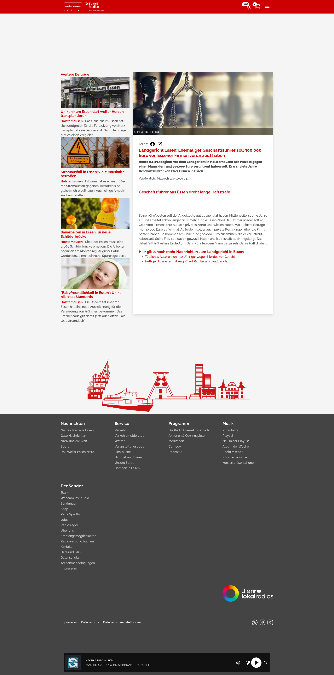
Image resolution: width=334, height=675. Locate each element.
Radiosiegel (69, 525)
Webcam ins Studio (75, 498)
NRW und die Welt (74, 441)
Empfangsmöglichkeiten (78, 536)
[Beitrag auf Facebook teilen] (152, 144)
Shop (64, 509)
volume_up (238, 663)
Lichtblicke (123, 452)
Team (65, 493)
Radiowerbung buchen (77, 541)
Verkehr (120, 430)
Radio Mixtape (232, 452)
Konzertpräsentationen (238, 463)
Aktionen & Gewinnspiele (186, 436)
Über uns (67, 530)
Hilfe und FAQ (71, 552)
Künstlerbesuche (234, 457)
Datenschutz (70, 557)
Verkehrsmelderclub (129, 436)
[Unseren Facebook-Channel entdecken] (262, 622)
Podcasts (175, 452)
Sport (65, 446)
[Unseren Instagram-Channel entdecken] (270, 622)
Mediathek (176, 441)
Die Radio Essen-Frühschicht (189, 430)
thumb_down (247, 662)
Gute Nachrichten (73, 436)
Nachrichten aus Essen (77, 430)
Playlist (227, 436)
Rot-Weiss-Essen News (78, 452)
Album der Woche (235, 446)
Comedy (175, 446)
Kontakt (66, 547)
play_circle (256, 662)
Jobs (64, 520)
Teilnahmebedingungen (78, 563)
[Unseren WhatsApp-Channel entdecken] (255, 622)
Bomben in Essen (127, 468)
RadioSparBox (71, 514)
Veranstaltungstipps (129, 446)
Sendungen (69, 503)
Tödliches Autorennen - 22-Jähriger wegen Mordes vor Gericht (190, 257)
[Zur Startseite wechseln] (73, 7)
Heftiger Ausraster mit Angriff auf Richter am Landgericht (186, 261)
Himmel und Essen (128, 457)
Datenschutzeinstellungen (122, 622)
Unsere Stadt (124, 463)
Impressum (69, 568)
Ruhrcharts (230, 430)
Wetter (120, 441)
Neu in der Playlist (235, 441)
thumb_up (264, 662)
